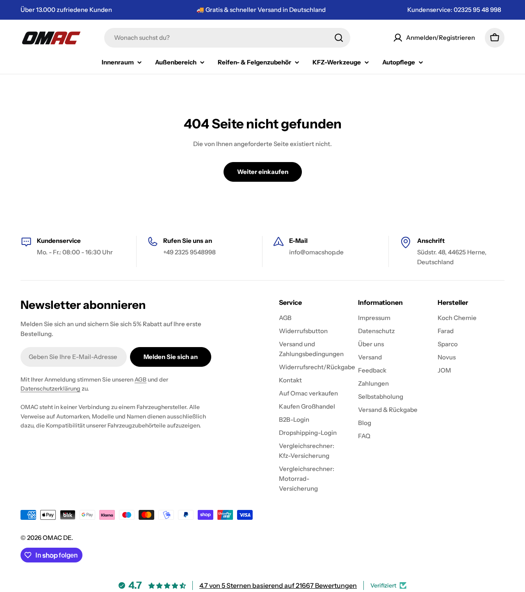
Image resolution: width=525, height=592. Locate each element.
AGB (140, 379)
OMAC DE (57, 538)
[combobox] (227, 38)
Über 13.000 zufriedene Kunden (66, 10)
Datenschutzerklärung (50, 388)
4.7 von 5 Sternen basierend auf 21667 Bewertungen (278, 585)
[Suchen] (339, 38)
